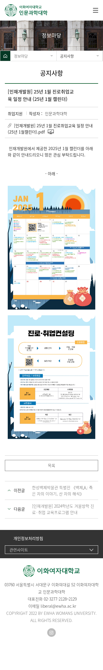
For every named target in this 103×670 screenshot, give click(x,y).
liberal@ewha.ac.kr (58, 606)
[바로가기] (46, 10)
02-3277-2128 (55, 599)
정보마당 (21, 56)
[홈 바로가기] (5, 56)
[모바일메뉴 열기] (95, 10)
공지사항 (67, 56)
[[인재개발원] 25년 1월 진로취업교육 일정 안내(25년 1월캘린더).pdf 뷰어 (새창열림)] (51, 132)
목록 (51, 465)
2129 (73, 599)
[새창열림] (51, 632)
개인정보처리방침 (28, 538)
